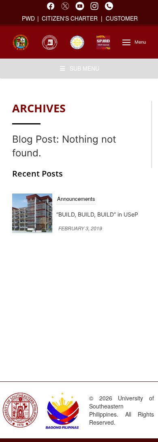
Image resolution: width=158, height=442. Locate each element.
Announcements (76, 198)
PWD (28, 18)
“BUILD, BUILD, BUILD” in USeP (97, 214)
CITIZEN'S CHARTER (70, 18)
